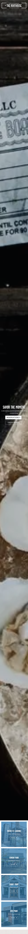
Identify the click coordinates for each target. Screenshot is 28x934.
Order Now (13, 422)
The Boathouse (14, 5)
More (13, 838)
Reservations (13, 418)
